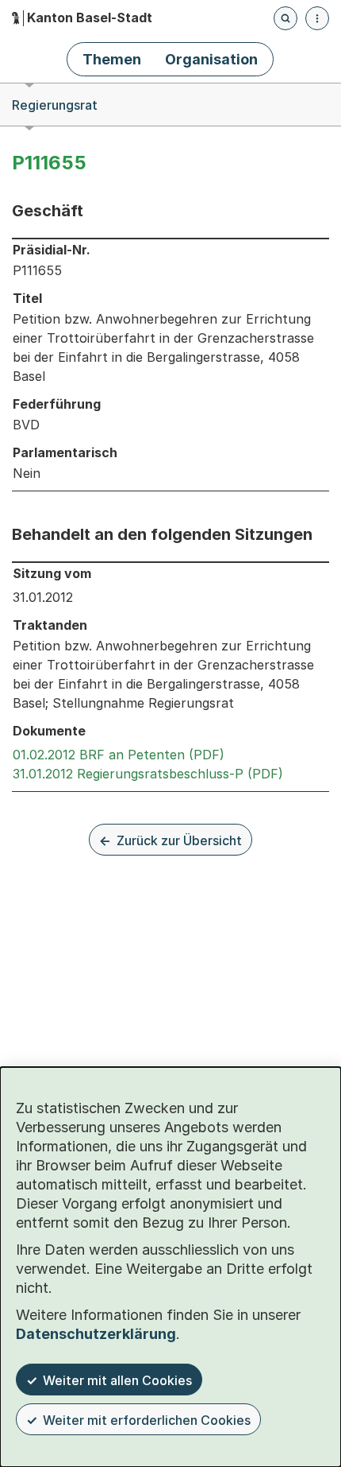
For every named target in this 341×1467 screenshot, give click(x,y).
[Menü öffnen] (317, 18)
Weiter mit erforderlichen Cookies (147, 1420)
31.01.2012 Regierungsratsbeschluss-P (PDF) (148, 774)
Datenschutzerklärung (96, 1333)
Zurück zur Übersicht (179, 840)
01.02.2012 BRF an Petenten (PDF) (118, 755)
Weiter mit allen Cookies (117, 1380)
